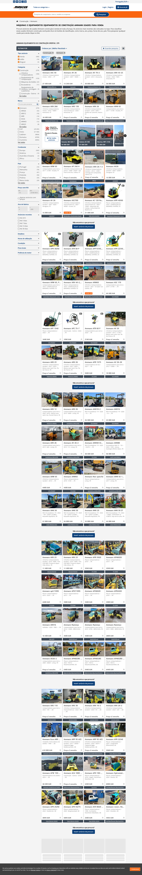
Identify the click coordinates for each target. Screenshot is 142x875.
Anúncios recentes (25, 215)
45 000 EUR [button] (110, 521)
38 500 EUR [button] (89, 454)
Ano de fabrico (23, 204)
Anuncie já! (123, 7)
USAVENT (115, 181)
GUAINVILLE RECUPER (73, 423)
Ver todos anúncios (52, 139)
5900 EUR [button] (67, 670)
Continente (22, 147)
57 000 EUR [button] (47, 521)
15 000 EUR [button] (110, 178)
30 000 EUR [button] (89, 84)
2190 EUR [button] (88, 339)
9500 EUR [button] (88, 373)
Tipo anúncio (23, 53)
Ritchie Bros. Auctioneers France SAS (95, 297)
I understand (135, 869)
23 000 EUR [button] (110, 420)
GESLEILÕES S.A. (51, 87)
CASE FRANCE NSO (51, 525)
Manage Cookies (35, 870)
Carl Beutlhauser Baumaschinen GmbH (117, 787)
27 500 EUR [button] (47, 84)
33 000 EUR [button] (89, 521)
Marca (20, 101)
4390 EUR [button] (88, 784)
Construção (24, 21)
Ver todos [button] (22, 96)
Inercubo (73, 87)
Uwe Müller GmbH (94, 821)
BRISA (94, 180)
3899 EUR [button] (46, 818)
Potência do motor (24, 253)
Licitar (66, 212)
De (19, 207)
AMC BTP (51, 639)
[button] (28, 48)
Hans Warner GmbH (115, 753)
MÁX (31, 190)
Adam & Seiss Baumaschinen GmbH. (74, 673)
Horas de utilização (25, 238)
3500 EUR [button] (88, 602)
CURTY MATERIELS (115, 457)
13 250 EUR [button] (68, 84)
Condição (21, 243)
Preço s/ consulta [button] (70, 117)
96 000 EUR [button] (110, 454)
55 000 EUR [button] (68, 521)
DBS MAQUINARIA (94, 216)
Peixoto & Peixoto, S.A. (94, 87)
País (19, 164)
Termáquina (72, 181)
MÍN (19, 190)
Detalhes (21, 234)
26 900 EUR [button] (89, 420)
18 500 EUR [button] (47, 117)
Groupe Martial (51, 572)
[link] (52, 63)
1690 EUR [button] (46, 339)
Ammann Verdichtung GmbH (51, 753)
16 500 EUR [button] (47, 636)
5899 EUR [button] (67, 818)
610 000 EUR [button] (47, 750)
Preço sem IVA (23, 188)
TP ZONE (94, 376)
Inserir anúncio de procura (83, 227)
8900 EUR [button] (110, 784)
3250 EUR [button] (88, 568)
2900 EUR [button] (110, 602)
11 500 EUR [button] (47, 568)
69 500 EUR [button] (110, 293)
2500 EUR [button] (88, 818)
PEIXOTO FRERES (115, 343)
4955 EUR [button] (110, 818)
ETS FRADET (115, 297)
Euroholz (94, 787)
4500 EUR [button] (67, 488)
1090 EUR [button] (67, 339)
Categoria (21, 67)
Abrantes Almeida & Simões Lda (94, 121)
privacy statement (51, 870)
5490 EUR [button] (88, 670)
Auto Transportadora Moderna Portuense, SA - (119, 121)
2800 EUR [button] (110, 636)
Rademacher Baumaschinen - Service (74, 787)
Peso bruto (22, 248)
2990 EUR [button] (110, 750)
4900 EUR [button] (46, 488)
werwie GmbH (52, 720)
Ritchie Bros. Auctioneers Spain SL (73, 216)
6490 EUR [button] (110, 670)
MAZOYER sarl (73, 639)
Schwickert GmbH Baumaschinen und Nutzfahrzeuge (79, 753)
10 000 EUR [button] (110, 373)
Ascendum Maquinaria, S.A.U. (115, 216)
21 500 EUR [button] (89, 213)
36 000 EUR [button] (110, 84)
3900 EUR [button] (67, 602)
